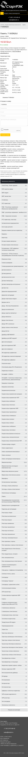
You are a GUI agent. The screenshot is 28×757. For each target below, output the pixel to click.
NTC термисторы (14, 203)
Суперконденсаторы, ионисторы (14, 615)
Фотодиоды (14, 676)
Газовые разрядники (14, 262)
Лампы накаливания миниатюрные (14, 451)
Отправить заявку (5, 134)
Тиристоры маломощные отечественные (14, 636)
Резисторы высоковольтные (14, 516)
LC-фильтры (14, 200)
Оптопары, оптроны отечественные (14, 489)
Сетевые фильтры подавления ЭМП (14, 595)
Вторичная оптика (14, 259)
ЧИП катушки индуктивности (14, 694)
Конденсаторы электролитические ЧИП (14, 441)
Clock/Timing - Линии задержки (14, 185)
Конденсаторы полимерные (14, 415)
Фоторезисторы (14, 683)
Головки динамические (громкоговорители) (14, 266)
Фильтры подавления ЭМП (14, 669)
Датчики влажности (14, 270)
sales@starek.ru (14, 20)
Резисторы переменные (14, 523)
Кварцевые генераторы (14, 383)
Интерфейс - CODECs (14, 374)
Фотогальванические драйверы (14, 672)
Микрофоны (14, 478)
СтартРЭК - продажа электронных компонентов (10, 24)
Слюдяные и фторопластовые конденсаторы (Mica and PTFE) (14, 603)
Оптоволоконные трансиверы (14, 482)
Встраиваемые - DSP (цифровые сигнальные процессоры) (14, 249)
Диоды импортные (14, 316)
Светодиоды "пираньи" (14, 581)
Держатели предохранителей (14, 291)
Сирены (14, 599)
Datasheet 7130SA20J (8, 97)
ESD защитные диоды (14, 189)
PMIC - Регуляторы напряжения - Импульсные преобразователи (14, 208)
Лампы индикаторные (14, 448)
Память (24, 24)
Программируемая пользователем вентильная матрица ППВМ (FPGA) (14, 501)
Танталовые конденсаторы (14, 618)
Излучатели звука (14, 363)
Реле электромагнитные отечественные (14, 561)
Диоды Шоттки (14, 331)
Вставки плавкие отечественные (14, 245)
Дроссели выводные (14, 342)
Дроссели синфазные (14, 349)
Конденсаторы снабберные (14, 426)
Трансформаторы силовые (14, 658)
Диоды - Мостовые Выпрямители (14, 306)
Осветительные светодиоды (14, 493)
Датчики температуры (14, 280)
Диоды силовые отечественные (14, 327)
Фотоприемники (14, 680)
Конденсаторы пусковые (14, 419)
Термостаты (14, 629)
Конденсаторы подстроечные (14, 412)
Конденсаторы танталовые (14, 430)
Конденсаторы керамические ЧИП (14, 397)
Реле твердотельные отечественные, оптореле (14, 549)
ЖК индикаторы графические (14, 352)
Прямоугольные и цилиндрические (14, 505)
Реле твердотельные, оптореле (14, 554)
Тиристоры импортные (14, 633)
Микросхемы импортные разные (14, 471)
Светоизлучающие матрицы (14, 588)
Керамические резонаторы (14, 390)
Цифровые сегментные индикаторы (14, 690)
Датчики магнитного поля (14, 277)
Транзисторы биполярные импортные (14, 644)
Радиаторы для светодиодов (14, 509)
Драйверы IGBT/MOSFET (14, 334)
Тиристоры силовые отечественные (14, 640)
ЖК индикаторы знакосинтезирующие (14, 356)
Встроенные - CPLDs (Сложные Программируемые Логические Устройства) (14, 254)
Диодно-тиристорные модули (14, 298)
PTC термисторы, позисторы (14, 219)
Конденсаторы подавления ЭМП (14, 408)
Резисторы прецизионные (14, 534)
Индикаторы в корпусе (14, 370)
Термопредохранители (14, 626)
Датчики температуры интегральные (14, 284)
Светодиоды (14, 577)
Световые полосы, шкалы (14, 573)
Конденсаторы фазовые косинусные (14, 433)
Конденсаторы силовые (14, 423)
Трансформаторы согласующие (14, 662)
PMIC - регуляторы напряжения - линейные (14, 212)
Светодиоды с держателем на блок (14, 584)
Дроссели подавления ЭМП (14, 345)
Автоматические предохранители (14, 223)
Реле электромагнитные (14, 557)
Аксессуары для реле (14, 227)
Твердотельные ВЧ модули (14, 622)
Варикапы (14, 234)
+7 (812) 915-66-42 (9, 728)
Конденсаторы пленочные (14, 405)
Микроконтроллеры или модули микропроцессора (14, 466)
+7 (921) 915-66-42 (14, 17)
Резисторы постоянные (14, 530)
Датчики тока (14, 288)
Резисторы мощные (14, 520)
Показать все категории (14, 710)
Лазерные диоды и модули (14, 444)
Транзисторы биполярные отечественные (14, 647)
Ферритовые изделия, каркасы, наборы (14, 665)
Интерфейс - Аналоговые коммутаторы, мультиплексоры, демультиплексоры (14, 378)
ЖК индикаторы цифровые (14, 360)
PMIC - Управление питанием (14, 216)
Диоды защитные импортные (14, 313)
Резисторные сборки (14, 512)
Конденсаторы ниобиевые (14, 401)
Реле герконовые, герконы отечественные (14, 545)
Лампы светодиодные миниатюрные (14, 459)
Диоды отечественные (14, 320)
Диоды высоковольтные (14, 309)
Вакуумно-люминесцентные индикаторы (14, 230)
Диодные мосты (14, 302)
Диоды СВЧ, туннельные (14, 324)
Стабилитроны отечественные (14, 611)
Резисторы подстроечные (14, 527)
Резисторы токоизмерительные (14, 538)
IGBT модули (14, 192)
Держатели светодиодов (14, 295)
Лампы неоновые (14, 455)
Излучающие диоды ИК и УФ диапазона (14, 367)
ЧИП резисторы (14, 698)
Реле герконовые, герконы (14, 541)
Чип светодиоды (14, 701)
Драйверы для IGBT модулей (14, 338)
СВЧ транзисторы (14, 591)
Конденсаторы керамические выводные (14, 394)
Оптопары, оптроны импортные (14, 485)
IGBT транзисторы (14, 196)
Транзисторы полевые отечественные (14, 654)
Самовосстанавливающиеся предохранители (14, 565)
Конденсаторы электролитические (14, 437)
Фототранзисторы (14, 687)
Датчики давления (14, 273)
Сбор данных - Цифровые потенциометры (14, 570)
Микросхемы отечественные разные (14, 475)
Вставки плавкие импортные (14, 241)
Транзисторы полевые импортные (14, 651)
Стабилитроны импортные (14, 608)
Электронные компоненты (8, 181)
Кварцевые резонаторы (14, 387)
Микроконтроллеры (14, 462)
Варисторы (14, 237)
